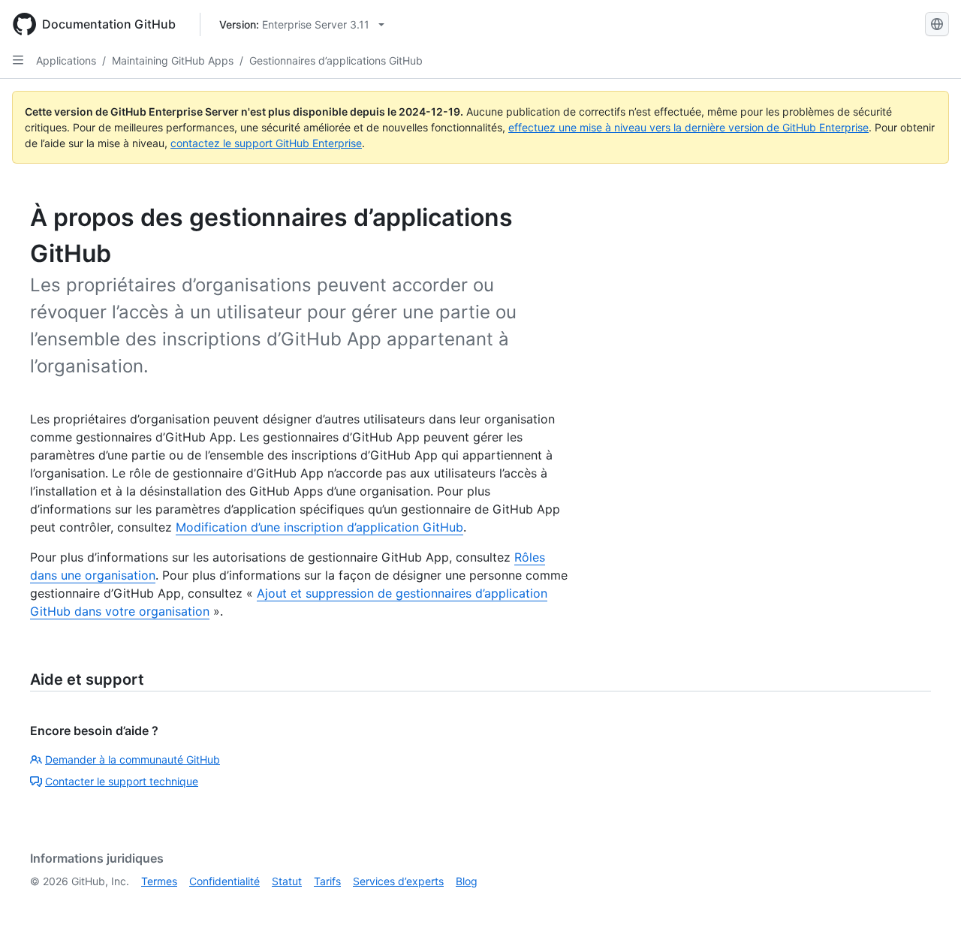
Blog (466, 881)
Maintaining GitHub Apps (172, 60)
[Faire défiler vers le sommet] (928, 904)
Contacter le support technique (121, 781)
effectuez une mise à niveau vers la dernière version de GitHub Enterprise (688, 127)
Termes (159, 881)
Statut (287, 881)
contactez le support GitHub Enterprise (266, 143)
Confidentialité (224, 881)
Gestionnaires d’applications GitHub (336, 60)
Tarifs (327, 881)
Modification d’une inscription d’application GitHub (319, 527)
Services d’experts (398, 881)
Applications (66, 60)
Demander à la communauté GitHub (132, 759)
